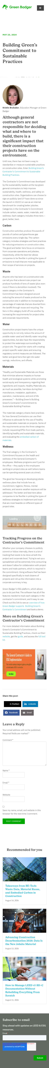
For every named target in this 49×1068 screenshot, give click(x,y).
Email (6, 782)
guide (20, 636)
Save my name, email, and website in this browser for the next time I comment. (22, 812)
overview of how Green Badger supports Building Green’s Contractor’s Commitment (23, 606)
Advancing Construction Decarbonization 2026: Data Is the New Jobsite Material (23, 941)
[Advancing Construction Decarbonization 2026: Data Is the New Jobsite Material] (24, 931)
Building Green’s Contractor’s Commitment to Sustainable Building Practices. (23, 171)
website (6, 636)
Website (6, 794)
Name (6, 770)
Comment (8, 740)
